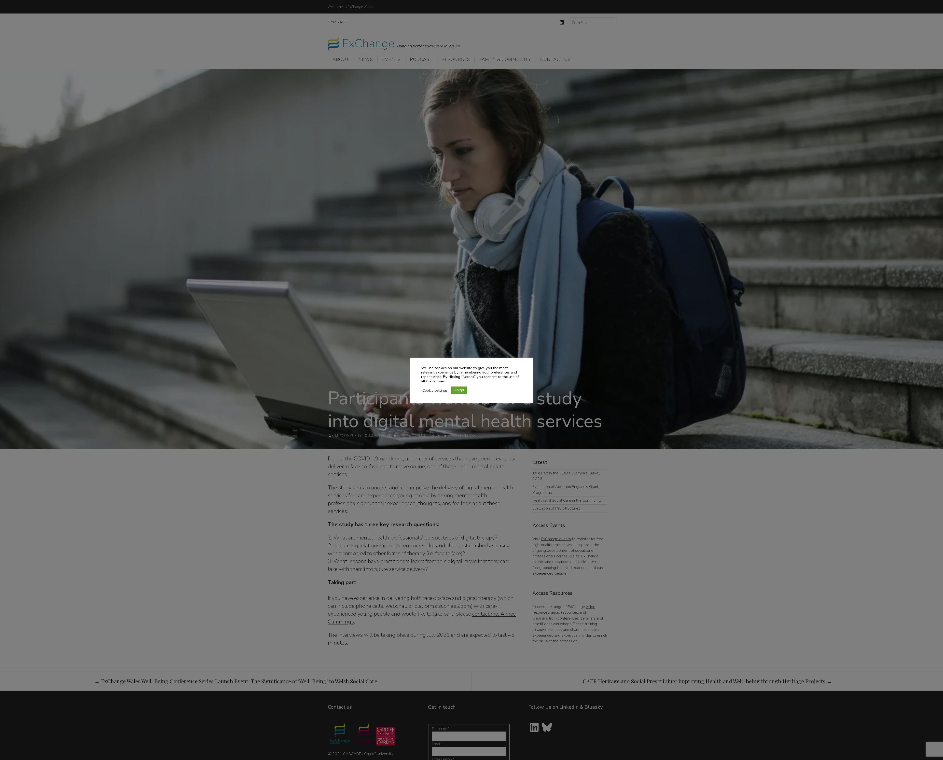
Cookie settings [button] (435, 390)
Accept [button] (459, 390)
